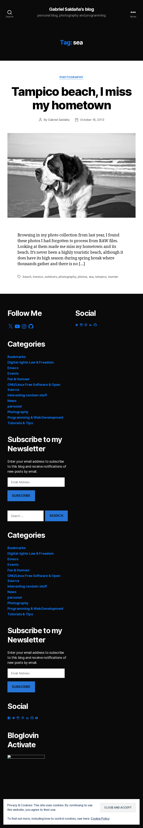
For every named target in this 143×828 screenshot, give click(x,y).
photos (82, 277)
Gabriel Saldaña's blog (71, 9)
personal (14, 406)
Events (12, 373)
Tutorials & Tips (20, 423)
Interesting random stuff (27, 395)
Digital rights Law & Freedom (30, 362)
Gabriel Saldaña (58, 120)
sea (91, 277)
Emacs (12, 368)
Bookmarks (16, 357)
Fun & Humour (18, 379)
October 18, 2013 (92, 120)
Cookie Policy (100, 818)
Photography (71, 77)
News (11, 401)
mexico (38, 277)
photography (67, 277)
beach (27, 277)
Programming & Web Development (35, 417)
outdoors (51, 277)
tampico (100, 277)
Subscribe (21, 496)
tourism (113, 277)
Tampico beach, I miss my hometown (71, 98)
